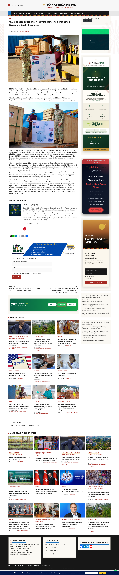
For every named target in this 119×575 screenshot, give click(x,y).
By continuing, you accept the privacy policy (27, 273)
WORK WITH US (96, 210)
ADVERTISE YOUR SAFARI (96, 282)
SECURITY (25, 336)
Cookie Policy (86, 13)
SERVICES (28, 13)
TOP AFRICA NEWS (61, 5)
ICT (76, 519)
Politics (18, 336)
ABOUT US (14, 13)
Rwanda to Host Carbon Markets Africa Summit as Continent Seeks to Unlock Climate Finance (98, 459)
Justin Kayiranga (50, 531)
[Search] (110, 13)
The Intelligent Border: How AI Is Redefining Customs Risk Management (72, 524)
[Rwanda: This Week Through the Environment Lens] (20, 443)
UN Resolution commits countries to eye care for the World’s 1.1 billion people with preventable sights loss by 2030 (62, 289)
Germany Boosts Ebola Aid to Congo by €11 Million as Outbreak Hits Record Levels (67, 341)
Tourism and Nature (16, 454)
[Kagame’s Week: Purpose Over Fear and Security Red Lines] (72, 443)
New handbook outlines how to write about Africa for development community (24, 288)
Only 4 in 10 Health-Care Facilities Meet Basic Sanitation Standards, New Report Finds (18, 406)
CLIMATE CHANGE (93, 452)
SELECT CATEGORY (38, 13)
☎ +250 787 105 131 (96, 143)
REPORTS (21, 13)
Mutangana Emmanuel (42, 381)
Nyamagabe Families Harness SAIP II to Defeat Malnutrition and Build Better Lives (98, 494)
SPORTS (64, 487)
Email (14, 267)
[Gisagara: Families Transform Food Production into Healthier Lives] (46, 443)
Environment (14, 452)
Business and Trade (42, 519)
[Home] (9, 13)
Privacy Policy (64, 13)
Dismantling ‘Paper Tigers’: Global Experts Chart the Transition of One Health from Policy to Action (98, 524)
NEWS (41, 336)
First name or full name (19, 261)
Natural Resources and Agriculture (43, 453)
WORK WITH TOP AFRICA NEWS (91, 18)
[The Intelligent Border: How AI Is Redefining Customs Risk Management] (72, 510)
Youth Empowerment (16, 338)
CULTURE (52, 519)
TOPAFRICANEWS (23, 31)
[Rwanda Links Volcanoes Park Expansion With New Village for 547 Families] (20, 477)
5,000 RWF (62, 304)
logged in (23, 425)
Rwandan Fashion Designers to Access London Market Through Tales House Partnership (45, 526)
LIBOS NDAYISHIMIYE (41, 413)
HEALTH (11, 18)
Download (88, 20)
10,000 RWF (71, 304)
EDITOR (68, 346)
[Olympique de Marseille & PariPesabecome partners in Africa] (72, 477)
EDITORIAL (61, 401)
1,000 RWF (52, 304)
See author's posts (32, 224)
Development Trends (95, 487)
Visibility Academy (52, 13)
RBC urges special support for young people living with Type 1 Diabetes (43, 375)
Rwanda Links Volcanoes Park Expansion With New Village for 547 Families (19, 493)
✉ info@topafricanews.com (96, 145)
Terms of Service (75, 13)
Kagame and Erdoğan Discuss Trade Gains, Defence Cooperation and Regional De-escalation (46, 491)
